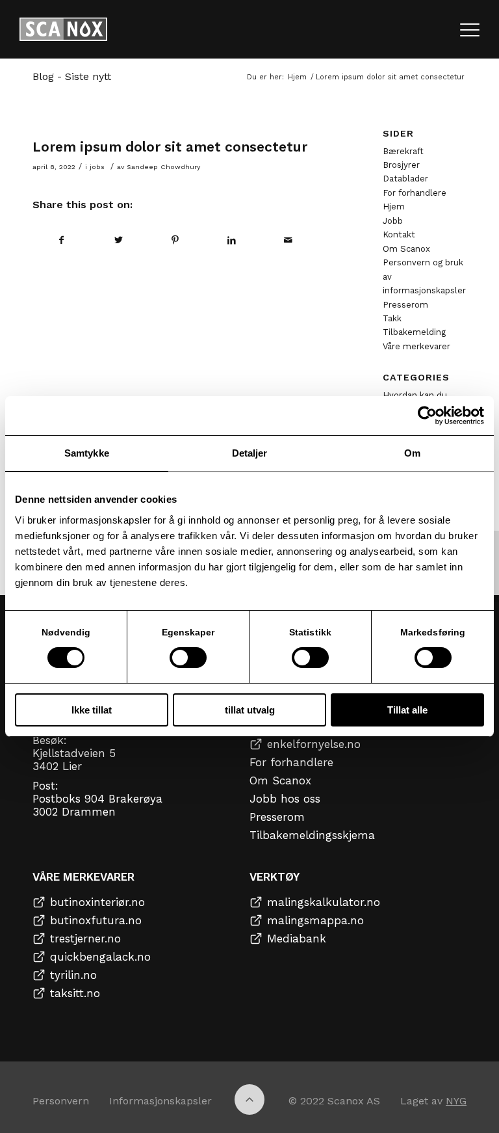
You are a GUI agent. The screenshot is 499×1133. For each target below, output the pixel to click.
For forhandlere (414, 193)
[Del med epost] (288, 240)
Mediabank (296, 938)
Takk (392, 318)
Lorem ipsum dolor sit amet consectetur (169, 147)
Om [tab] (412, 453)
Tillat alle (407, 709)
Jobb (393, 221)
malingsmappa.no (315, 920)
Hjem (394, 206)
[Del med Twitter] (118, 240)
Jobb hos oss (285, 798)
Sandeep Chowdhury (163, 167)
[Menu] (470, 29)
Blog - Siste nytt (71, 76)
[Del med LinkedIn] (231, 240)
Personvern (60, 1101)
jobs (97, 167)
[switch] (188, 657)
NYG (456, 1101)
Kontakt (399, 234)
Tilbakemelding (414, 332)
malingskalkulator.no (323, 902)
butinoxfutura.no (96, 920)
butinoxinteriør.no (97, 902)
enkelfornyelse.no (314, 744)
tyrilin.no (73, 974)
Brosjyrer (401, 165)
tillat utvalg (250, 709)
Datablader (405, 178)
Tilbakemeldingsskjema (312, 835)
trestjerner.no (85, 938)
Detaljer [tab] (250, 453)
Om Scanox (406, 249)
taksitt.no (75, 993)
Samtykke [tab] (86, 453)
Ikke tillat (91, 709)
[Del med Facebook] (61, 240)
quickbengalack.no (100, 956)
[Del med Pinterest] (175, 240)
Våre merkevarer (416, 346)
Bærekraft (403, 151)
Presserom (405, 305)
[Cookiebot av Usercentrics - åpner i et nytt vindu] (427, 415)
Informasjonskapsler (160, 1101)
